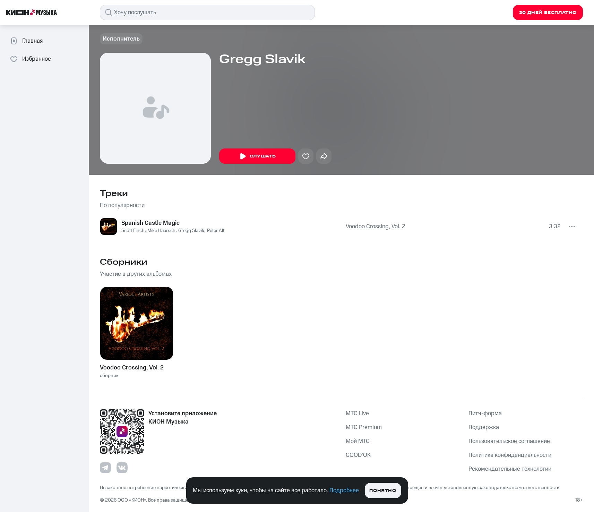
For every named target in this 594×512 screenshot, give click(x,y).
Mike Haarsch (161, 230)
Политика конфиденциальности (509, 455)
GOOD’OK (358, 455)
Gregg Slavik (191, 230)
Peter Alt (215, 230)
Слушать (263, 156)
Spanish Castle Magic (150, 223)
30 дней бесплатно (548, 13)
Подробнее (344, 490)
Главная (32, 41)
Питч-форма (485, 413)
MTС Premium (364, 427)
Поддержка (483, 427)
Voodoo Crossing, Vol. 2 (375, 226)
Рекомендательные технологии (509, 469)
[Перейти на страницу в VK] (122, 467)
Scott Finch (133, 230)
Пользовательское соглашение (509, 441)
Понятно (382, 491)
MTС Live (357, 413)
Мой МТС (358, 441)
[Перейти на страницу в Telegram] (105, 467)
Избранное (36, 59)
